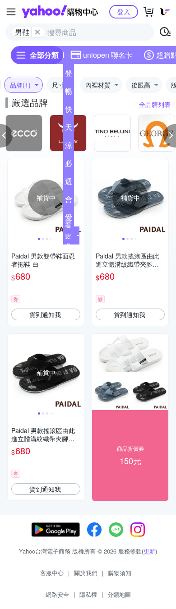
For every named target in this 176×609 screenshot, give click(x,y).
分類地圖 (119, 594)
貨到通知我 (45, 314)
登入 (123, 11)
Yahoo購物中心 (60, 11)
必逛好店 (68, 165)
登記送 (68, 75)
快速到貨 (68, 111)
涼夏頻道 (68, 147)
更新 (149, 551)
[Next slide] (78, 197)
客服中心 (52, 572)
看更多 (68, 235)
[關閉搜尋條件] (37, 32)
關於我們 (85, 572)
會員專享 (68, 201)
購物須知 (119, 572)
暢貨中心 (68, 93)
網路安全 (57, 594)
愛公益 (68, 219)
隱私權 (88, 594)
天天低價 (68, 129)
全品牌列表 (155, 104)
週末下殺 (68, 183)
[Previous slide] (13, 197)
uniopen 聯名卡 (108, 55)
